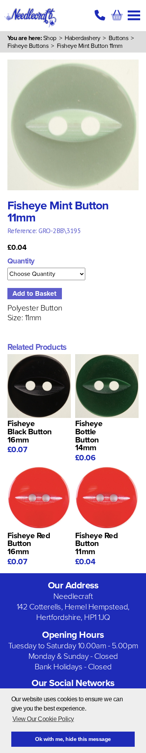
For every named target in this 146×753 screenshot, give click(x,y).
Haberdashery (82, 38)
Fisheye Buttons (28, 46)
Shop (49, 38)
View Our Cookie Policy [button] (43, 719)
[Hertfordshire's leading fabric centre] (30, 27)
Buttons (118, 38)
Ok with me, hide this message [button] (73, 739)
